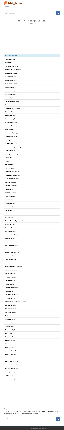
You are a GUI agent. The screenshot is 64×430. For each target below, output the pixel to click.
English (7, 6)
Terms (40, 428)
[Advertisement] (32, 40)
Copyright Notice (34, 428)
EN (43, 428)
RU (45, 428)
